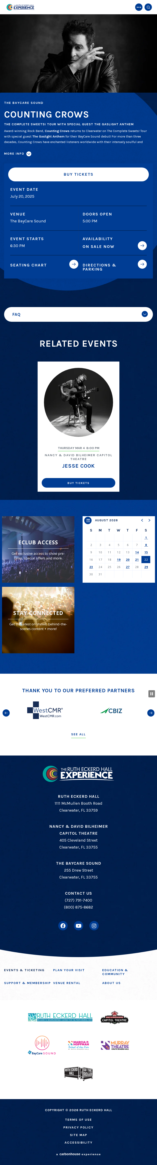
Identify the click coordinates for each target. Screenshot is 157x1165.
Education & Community (115, 972)
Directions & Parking (99, 267)
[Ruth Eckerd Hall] (20, 7)
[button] (142, 520)
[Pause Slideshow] (151, 693)
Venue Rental (67, 983)
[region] (119, 549)
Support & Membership (27, 983)
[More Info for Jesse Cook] (78, 402)
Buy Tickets (78, 174)
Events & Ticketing (24, 970)
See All (78, 734)
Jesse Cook (78, 466)
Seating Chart (28, 265)
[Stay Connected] (38, 620)
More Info (14, 153)
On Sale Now (98, 246)
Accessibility (79, 1142)
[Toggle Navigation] (138, 7)
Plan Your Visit (69, 970)
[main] (78, 337)
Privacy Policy (78, 1127)
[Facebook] (63, 925)
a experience (78, 1154)
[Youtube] (78, 925)
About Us (111, 983)
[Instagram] (94, 925)
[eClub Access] (38, 549)
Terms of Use (78, 1120)
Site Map (78, 1135)
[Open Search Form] (148, 7)
